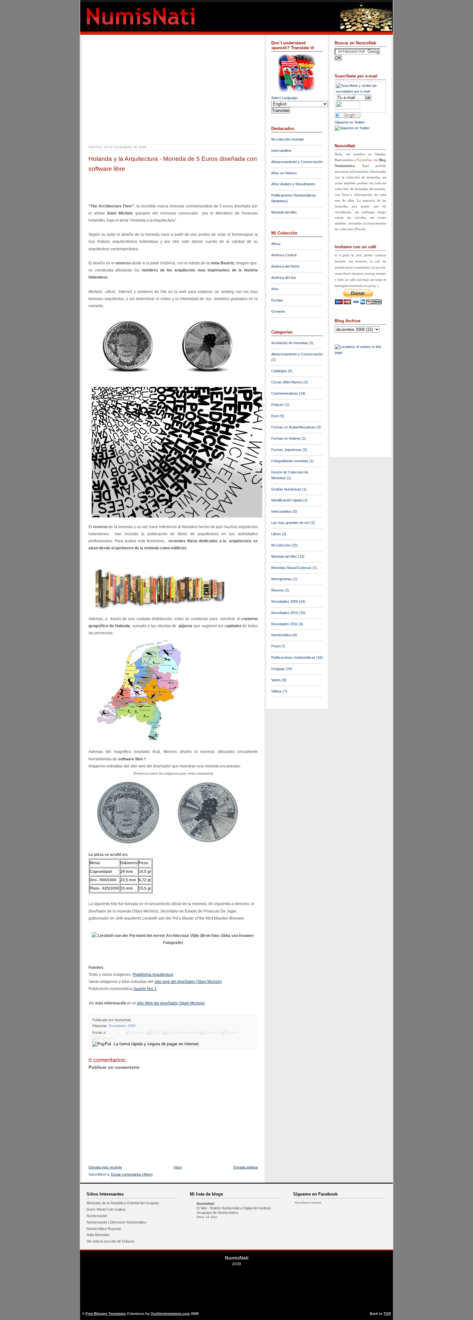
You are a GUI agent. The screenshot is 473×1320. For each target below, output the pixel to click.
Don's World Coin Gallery (106, 1209)
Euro (275, 416)
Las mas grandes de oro (290, 523)
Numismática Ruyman (104, 1229)
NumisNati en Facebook (308, 1202)
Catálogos (279, 371)
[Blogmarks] (103, 1038)
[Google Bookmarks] (181, 1032)
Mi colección (281, 545)
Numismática (281, 635)
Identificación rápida (286, 500)
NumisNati (205, 1203)
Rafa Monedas (98, 1235)
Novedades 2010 (284, 613)
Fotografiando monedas (289, 461)
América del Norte (285, 266)
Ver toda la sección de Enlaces (110, 1241)
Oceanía (278, 311)
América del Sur (283, 278)
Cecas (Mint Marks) (286, 382)
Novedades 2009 (122, 1026)
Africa (275, 244)
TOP (387, 1313)
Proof (275, 646)
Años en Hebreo (284, 173)
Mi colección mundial (287, 139)
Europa (277, 300)
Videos (276, 691)
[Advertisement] (163, 42)
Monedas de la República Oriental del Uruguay (123, 1203)
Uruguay (278, 669)
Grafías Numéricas (286, 489)
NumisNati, (365, 160)
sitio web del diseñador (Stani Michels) (188, 981)
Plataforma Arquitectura (153, 974)
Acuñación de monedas (289, 343)
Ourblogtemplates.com (170, 1313)
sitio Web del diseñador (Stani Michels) (171, 1003)
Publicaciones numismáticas (293, 657)
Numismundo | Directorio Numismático (116, 1222)
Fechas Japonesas (286, 450)
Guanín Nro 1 (145, 988)
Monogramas (281, 579)
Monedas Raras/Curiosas (291, 568)
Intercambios (281, 150)
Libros (276, 534)
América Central (283, 255)
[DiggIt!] (154, 1032)
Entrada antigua (245, 1167)
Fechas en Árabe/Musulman (293, 427)
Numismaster (97, 1216)
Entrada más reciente (105, 1167)
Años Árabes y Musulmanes (293, 184)
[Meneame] (135, 1032)
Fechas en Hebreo (286, 438)
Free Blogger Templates (106, 1313)
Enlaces (277, 405)
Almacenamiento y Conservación (297, 162)
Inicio (178, 1167)
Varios (276, 680)
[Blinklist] (230, 1032)
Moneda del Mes (284, 212)
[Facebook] (109, 1032)
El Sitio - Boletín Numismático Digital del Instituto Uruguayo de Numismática (234, 1210)
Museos (277, 590)
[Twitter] (115, 1032)
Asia (274, 289)
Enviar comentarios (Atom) (132, 1174)
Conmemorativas (284, 393)
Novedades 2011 (284, 624)
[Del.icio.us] (210, 1032)
